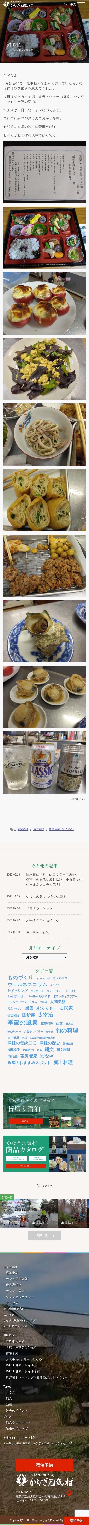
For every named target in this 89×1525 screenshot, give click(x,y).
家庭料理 (23, 829)
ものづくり (21, 977)
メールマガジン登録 (15, 1326)
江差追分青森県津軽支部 (42, 1037)
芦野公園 (13, 1056)
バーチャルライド (38, 996)
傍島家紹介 (14, 1284)
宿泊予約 (76, 1520)
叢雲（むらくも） (41, 1008)
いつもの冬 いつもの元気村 (46, 896)
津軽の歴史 (50, 1043)
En (65, 4)
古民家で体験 (15, 1341)
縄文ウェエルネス (18, 1422)
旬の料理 (38, 829)
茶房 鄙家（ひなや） (61, 829)
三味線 (43, 1002)
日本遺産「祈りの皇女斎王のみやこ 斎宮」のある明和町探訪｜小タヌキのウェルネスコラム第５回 (54, 879)
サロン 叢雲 (15, 1290)
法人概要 (8, 1314)
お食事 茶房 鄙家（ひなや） (25, 1359)
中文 (73, 4)
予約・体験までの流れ (21, 1347)
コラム (10, 1392)
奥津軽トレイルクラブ (16, 1437)
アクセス (12, 1303)
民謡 (24, 1037)
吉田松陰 (13, 1015)
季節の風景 (23, 1022)
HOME (13, 50)
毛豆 (16, 1037)
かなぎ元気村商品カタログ (19, 1320)
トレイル (71, 991)
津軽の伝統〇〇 (22, 1043)
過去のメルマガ (17, 1428)
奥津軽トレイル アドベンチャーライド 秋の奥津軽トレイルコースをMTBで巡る (56, 1223)
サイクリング (18, 991)
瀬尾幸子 (14, 1050)
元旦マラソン (15, 1008)
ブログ (7, 1416)
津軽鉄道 (68, 1043)
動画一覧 (42, 1235)
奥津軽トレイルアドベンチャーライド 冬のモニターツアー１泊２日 (27, 1223)
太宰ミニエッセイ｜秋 (42, 920)
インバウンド (43, 978)
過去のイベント (17, 1410)
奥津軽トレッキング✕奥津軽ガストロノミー (37, 1377)
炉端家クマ (28, 1050)
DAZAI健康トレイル (20, 1365)
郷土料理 (63, 1062)
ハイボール (16, 996)
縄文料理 (63, 1050)
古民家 (66, 1007)
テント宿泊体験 (17, 1278)
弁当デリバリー (33, 1031)
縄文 (49, 1049)
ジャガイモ (37, 991)
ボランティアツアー (65, 996)
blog (21, 50)
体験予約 (12, 1353)
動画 (9, 1404)
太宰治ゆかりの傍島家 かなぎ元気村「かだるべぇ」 (35, 1443)
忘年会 (49, 1031)
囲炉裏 (28, 1015)
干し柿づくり (14, 1031)
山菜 (59, 1023)
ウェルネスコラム (27, 984)
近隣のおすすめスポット (29, 1063)
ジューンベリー (55, 991)
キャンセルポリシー (20, 1297)
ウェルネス (60, 978)
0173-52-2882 (39, 1500)
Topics (7, 1386)
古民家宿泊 (10, 1266)
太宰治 (45, 1015)
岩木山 (70, 1023)
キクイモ (54, 985)
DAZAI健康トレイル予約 (23, 1371)
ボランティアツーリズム (22, 1002)
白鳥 (39, 1050)
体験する (8, 1335)
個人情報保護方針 (14, 1308)
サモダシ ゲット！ (41, 908)
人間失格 (58, 1001)
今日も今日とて (37, 932)
